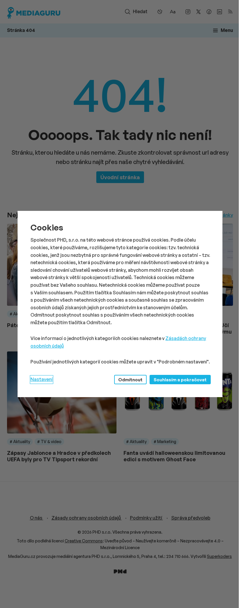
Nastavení (41, 379)
